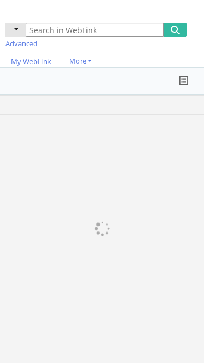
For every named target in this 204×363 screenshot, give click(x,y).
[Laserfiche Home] (46, 10)
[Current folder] (15, 30)
